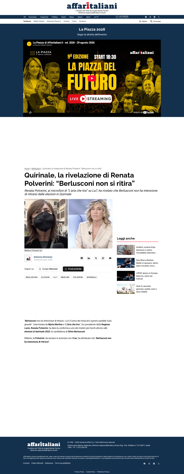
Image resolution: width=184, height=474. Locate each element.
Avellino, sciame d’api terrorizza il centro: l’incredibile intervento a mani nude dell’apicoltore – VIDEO (146, 250)
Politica (55, 17)
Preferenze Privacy (103, 472)
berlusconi (32, 277)
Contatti (26, 463)
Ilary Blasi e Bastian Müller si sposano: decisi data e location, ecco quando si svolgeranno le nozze (147, 263)
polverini (78, 277)
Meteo (144, 21)
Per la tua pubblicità (62, 463)
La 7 (55, 277)
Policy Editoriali (37, 463)
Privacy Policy (79, 472)
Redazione (49, 463)
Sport (88, 17)
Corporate (44, 17)
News (71, 17)
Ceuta (74, 21)
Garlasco (82, 21)
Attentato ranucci (54, 21)
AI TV (96, 17)
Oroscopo (157, 21)
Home (27, 168)
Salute (80, 17)
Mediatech (36, 168)
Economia (32, 17)
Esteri (63, 17)
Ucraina (66, 21)
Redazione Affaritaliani (43, 257)
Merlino (65, 277)
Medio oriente (39, 21)
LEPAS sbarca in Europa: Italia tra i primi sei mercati (147, 276)
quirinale (92, 277)
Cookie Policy (90, 472)
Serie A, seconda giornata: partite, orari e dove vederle (146, 289)
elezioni (45, 277)
